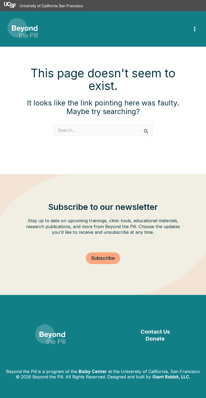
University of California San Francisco (51, 5)
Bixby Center (93, 371)
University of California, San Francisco (160, 371)
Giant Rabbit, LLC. (171, 376)
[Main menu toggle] (195, 29)
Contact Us (155, 331)
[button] (103, 258)
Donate (155, 338)
